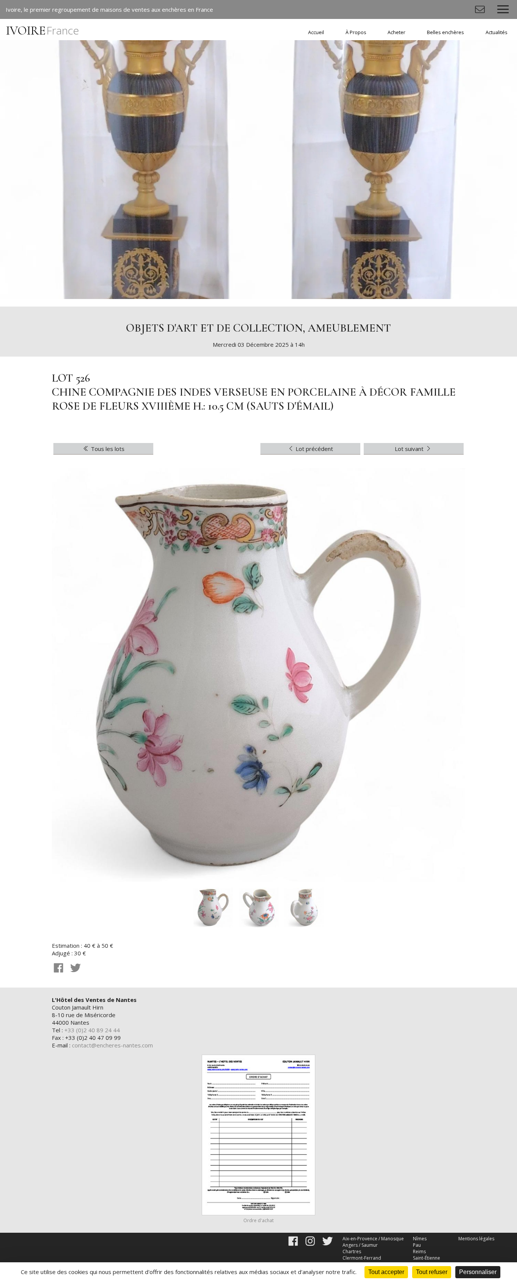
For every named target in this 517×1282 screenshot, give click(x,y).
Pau (417, 1245)
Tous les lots (107, 448)
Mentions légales (476, 1238)
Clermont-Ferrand (362, 1258)
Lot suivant (410, 448)
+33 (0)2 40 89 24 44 (92, 1030)
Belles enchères (445, 32)
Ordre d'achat (258, 1220)
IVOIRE (42, 30)
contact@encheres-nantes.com (112, 1045)
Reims (419, 1251)
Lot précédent (313, 448)
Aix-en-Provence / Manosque (373, 1238)
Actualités (497, 32)
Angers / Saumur (360, 1245)
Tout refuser (431, 1272)
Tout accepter (386, 1272)
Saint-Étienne (426, 1258)
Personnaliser (478, 1272)
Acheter (396, 32)
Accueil (316, 32)
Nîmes (420, 1238)
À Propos (356, 32)
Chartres (352, 1251)
